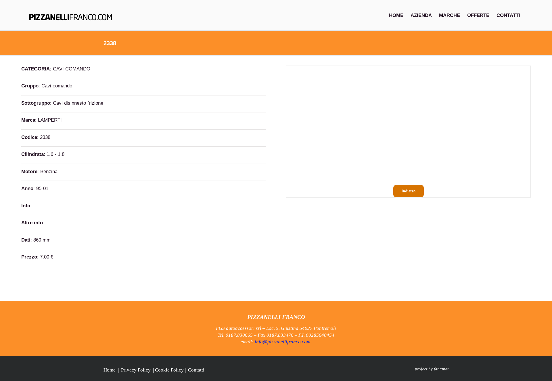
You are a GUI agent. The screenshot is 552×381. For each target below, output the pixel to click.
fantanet (441, 369)
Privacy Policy (136, 370)
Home (109, 370)
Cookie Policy (169, 370)
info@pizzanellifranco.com (282, 341)
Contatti (196, 370)
